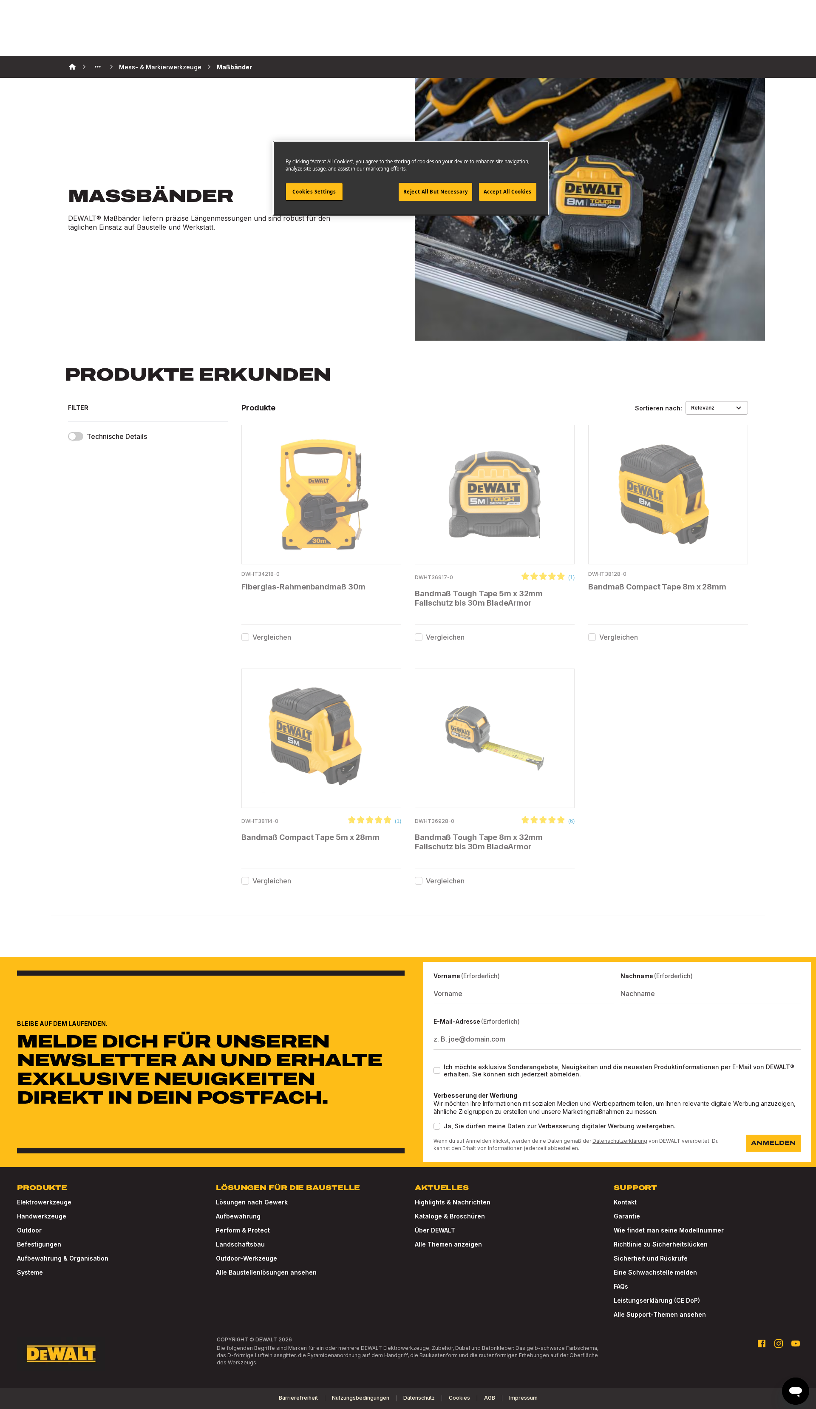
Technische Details (117, 437)
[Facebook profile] (761, 1343)
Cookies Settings (314, 191)
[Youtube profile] (795, 1343)
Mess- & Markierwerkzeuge (160, 67)
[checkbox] (245, 637)
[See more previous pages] (98, 67)
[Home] (72, 67)
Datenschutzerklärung (619, 1141)
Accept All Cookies (508, 191)
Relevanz (702, 407)
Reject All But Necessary (435, 191)
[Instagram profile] (778, 1343)
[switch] (75, 436)
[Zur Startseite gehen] (61, 1354)
